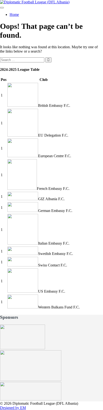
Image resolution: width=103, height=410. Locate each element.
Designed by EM (13, 408)
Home (14, 14)
